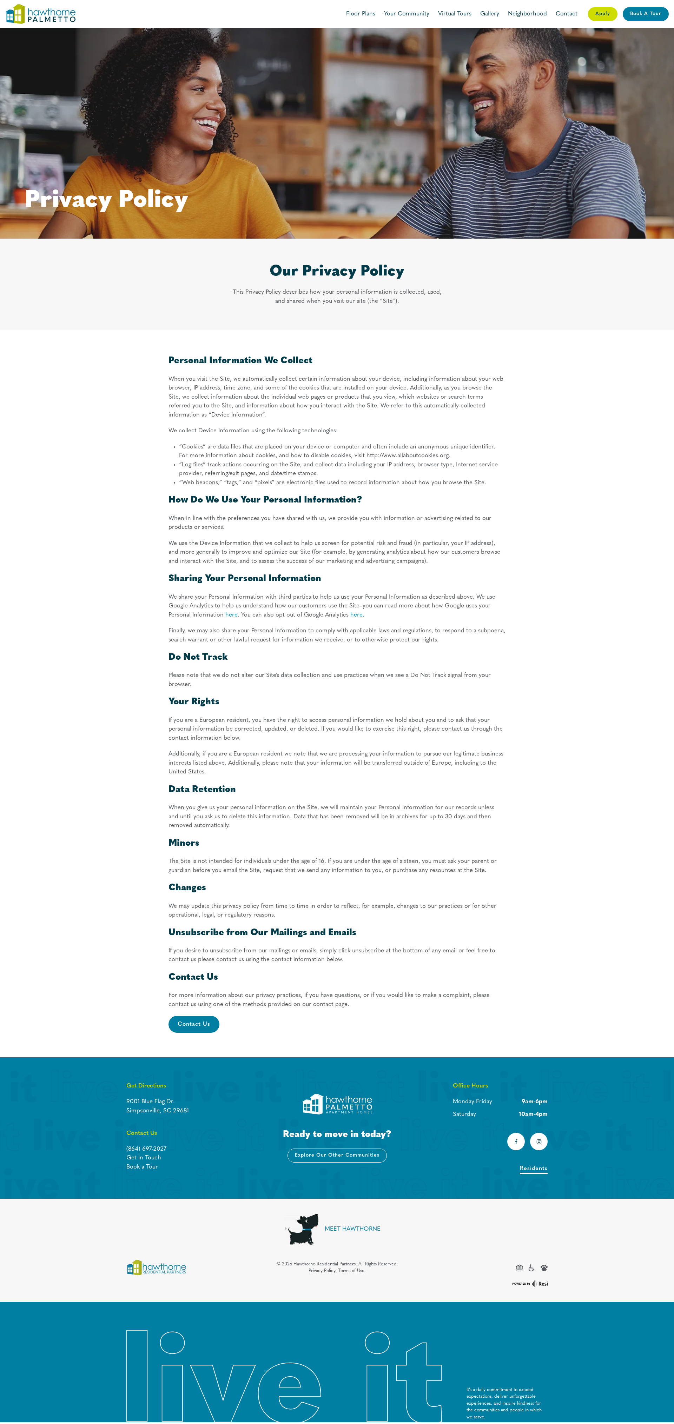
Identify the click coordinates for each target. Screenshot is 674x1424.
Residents (534, 1168)
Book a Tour (142, 1167)
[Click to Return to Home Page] (337, 1104)
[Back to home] (40, 14)
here (231, 615)
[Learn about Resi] (529, 1283)
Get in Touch (143, 1158)
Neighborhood (527, 14)
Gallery (489, 14)
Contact (566, 14)
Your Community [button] (406, 14)
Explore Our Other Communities (337, 1155)
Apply (602, 13)
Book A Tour (645, 13)
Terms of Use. (352, 1271)
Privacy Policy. (323, 1271)
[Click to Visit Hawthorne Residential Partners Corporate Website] (156, 1267)
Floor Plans (360, 14)
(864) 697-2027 (146, 1149)
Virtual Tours (454, 14)
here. (357, 615)
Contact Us (194, 1024)
